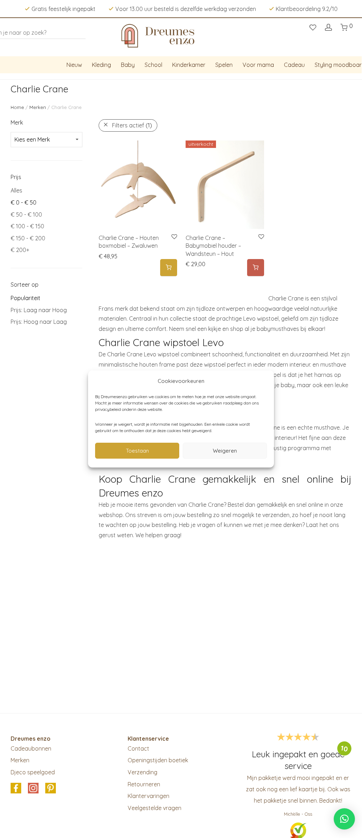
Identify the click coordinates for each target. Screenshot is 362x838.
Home (17, 107)
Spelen (224, 64)
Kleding (101, 64)
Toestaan (137, 450)
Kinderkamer (188, 64)
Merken (37, 107)
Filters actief (132, 125)
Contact (138, 748)
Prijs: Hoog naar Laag (39, 321)
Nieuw (74, 64)
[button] (168, 267)
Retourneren (144, 784)
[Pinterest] (50, 788)
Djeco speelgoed (33, 772)
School (153, 64)
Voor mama (258, 64)
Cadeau (294, 64)
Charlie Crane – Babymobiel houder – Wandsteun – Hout (213, 245)
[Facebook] (16, 788)
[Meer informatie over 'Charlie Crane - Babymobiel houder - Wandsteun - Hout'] (255, 267)
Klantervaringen (148, 795)
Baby (128, 64)
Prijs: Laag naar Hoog (39, 310)
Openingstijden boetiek (158, 760)
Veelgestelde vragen (154, 807)
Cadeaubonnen (31, 748)
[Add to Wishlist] (173, 237)
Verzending (142, 772)
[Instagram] (33, 788)
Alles (16, 190)
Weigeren (225, 450)
